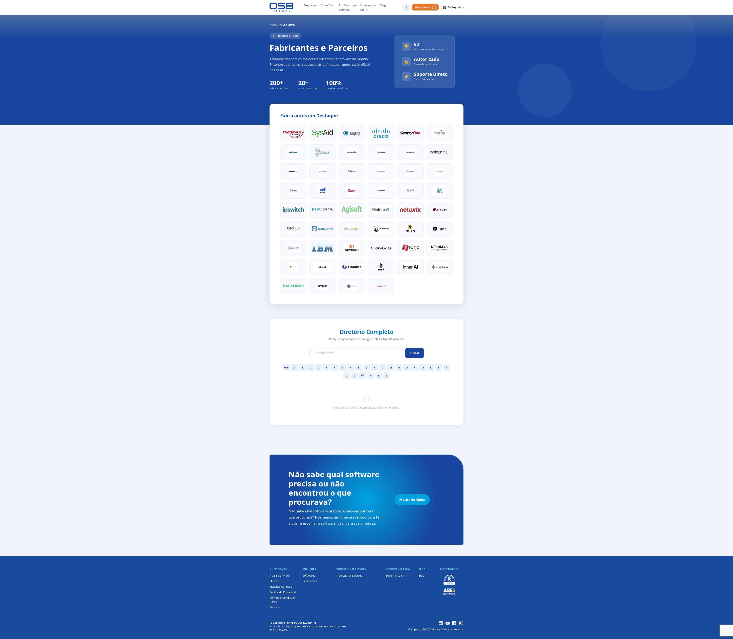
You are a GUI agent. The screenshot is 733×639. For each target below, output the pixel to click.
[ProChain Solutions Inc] (293, 152)
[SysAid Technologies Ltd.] (322, 133)
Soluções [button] (327, 5)
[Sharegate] (381, 248)
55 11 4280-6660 (278, 630)
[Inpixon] (440, 152)
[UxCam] (293, 171)
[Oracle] (381, 286)
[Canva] (293, 248)
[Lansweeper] (352, 229)
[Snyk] (381, 267)
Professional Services (348, 7)
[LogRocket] (381, 171)
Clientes (274, 581)
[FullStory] (352, 171)
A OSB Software (280, 575)
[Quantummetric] (352, 191)
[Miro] (410, 229)
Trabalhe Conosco (281, 586)
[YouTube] (448, 623)
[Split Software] (410, 191)
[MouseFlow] (381, 191)
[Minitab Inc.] (381, 210)
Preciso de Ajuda (412, 500)
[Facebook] (454, 623)
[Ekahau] (293, 229)
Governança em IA (368, 7)
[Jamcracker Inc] (381, 152)
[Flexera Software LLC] (322, 210)
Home (273, 24)
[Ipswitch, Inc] (293, 210)
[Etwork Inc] (352, 286)
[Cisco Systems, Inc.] (381, 133)
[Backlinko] (293, 286)
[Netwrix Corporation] (410, 210)
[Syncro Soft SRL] (410, 248)
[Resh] (322, 267)
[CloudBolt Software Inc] (352, 152)
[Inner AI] (410, 267)
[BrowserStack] (293, 267)
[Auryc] (440, 171)
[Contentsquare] (410, 171)
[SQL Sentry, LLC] (410, 133)
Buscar (414, 353)
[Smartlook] (322, 171)
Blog (382, 5)
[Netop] (440, 133)
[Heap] (293, 191)
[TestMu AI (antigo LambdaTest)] (440, 248)
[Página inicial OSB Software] (281, 7)
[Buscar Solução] (406, 7)
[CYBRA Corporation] (440, 191)
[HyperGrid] (410, 152)
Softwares (309, 575)
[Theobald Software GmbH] (293, 133)
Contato (275, 607)
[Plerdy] (322, 191)
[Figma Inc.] (440, 229)
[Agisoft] (352, 210)
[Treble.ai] (440, 267)
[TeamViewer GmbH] (322, 229)
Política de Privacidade (283, 592)
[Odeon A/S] (322, 152)
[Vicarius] (381, 229)
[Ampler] (322, 286)
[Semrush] (352, 248)
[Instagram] (461, 623)
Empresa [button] (310, 5)
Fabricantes (310, 581)
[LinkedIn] (441, 623)
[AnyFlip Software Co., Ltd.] (352, 133)
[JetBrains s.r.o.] (440, 210)
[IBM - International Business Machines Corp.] (322, 248)
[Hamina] (352, 267)
